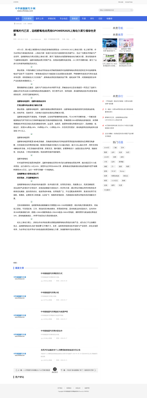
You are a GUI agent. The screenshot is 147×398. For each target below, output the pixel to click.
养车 (92, 19)
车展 (84, 19)
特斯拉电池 (115, 176)
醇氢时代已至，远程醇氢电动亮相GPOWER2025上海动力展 (116, 119)
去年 (113, 152)
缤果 (105, 176)
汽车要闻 (28, 19)
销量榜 (109, 19)
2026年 (106, 157)
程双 (105, 180)
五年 (122, 147)
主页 (24, 23)
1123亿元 (115, 180)
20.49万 (106, 147)
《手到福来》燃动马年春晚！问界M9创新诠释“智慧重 (119, 102)
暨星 (105, 152)
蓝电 (105, 171)
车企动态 (64, 19)
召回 (100, 19)
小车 (105, 162)
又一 (113, 166)
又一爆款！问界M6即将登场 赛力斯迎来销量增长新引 (119, 110)
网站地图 (120, 2)
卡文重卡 (107, 190)
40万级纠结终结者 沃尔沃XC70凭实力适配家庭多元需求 (119, 127)
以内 (113, 162)
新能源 (75, 19)
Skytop (122, 171)
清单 (114, 157)
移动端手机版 (128, 2)
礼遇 (120, 185)
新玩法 (125, 176)
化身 (120, 152)
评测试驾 (52, 19)
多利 (122, 157)
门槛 (115, 147)
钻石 (127, 152)
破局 (113, 185)
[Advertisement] (56, 248)
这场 (105, 185)
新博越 (121, 162)
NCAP (114, 171)
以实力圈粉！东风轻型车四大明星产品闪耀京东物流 (119, 135)
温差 (120, 166)
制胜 (127, 166)
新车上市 (40, 19)
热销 (123, 180)
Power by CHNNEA (84, 391)
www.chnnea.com (36, 39)
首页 (18, 19)
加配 (105, 166)
